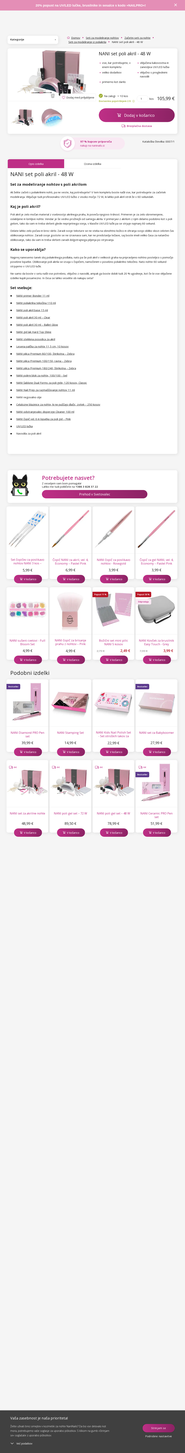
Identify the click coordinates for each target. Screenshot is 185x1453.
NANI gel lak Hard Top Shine (33, 332)
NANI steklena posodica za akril (35, 339)
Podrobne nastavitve (158, 1436)
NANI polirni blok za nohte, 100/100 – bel (41, 375)
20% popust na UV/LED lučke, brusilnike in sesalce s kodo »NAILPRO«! (91, 5)
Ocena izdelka (92, 164)
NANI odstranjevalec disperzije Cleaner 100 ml (45, 411)
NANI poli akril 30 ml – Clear (33, 317)
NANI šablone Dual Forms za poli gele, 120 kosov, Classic (51, 382)
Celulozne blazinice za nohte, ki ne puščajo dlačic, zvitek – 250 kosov (58, 404)
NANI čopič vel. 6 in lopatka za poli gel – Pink (43, 419)
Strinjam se (158, 1428)
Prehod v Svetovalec (94, 494)
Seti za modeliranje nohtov (102, 38)
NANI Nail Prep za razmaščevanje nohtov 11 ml (45, 390)
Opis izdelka (36, 164)
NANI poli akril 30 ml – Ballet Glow (37, 324)
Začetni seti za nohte (137, 38)
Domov (75, 38)
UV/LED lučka (24, 426)
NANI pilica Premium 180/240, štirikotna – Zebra (46, 368)
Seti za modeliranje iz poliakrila (87, 42)
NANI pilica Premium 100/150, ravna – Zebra (44, 361)
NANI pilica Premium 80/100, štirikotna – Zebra (45, 353)
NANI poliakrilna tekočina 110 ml (36, 303)
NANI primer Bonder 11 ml (32, 295)
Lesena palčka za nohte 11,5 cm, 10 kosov (42, 346)
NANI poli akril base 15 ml (32, 310)
